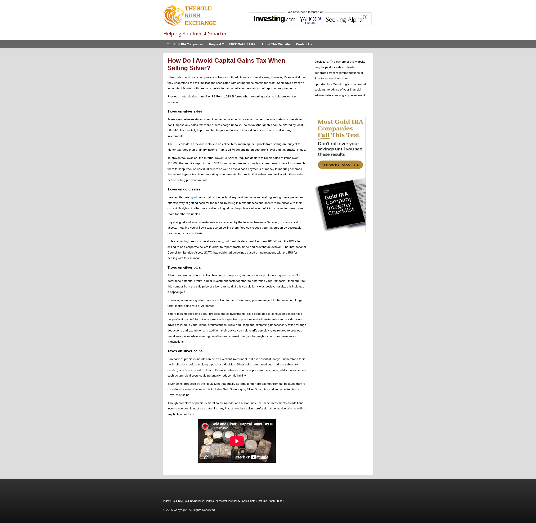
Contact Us (304, 44)
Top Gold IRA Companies (185, 44)
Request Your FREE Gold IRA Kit (232, 44)
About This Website (276, 44)
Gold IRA (176, 501)
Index (166, 501)
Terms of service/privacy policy (223, 501)
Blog (279, 501)
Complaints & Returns (254, 501)
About (272, 501)
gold (194, 197)
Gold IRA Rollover (193, 501)
